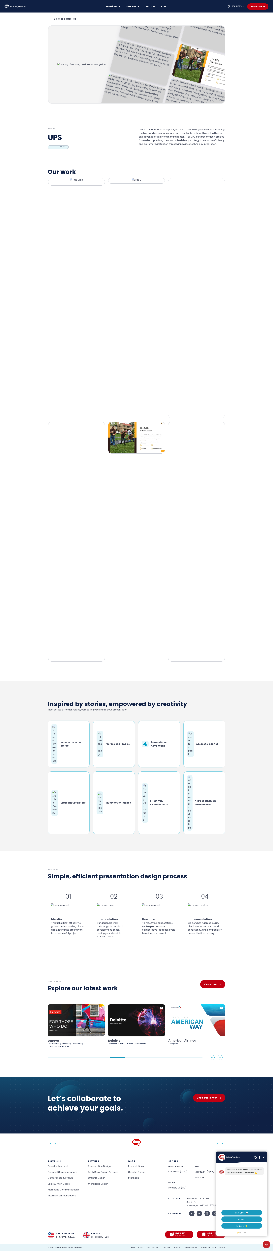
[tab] (55, 1057)
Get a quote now (207, 1097)
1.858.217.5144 (237, 6)
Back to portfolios (65, 18)
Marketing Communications (63, 1189)
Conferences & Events (60, 1178)
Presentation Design (99, 1166)
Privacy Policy (208, 1247)
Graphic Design (96, 1178)
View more (210, 984)
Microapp (133, 1178)
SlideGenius (59, 1247)
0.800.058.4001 (101, 1237)
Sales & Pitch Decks (59, 1183)
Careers (166, 1247)
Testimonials (190, 1247)
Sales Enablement (58, 1166)
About (164, 6)
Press (177, 1247)
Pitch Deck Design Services (103, 1172)
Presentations (136, 1166)
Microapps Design (98, 1183)
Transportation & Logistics (58, 147)
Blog (141, 1247)
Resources (152, 1247)
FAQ (133, 1247)
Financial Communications (62, 1172)
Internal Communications (62, 1195)
